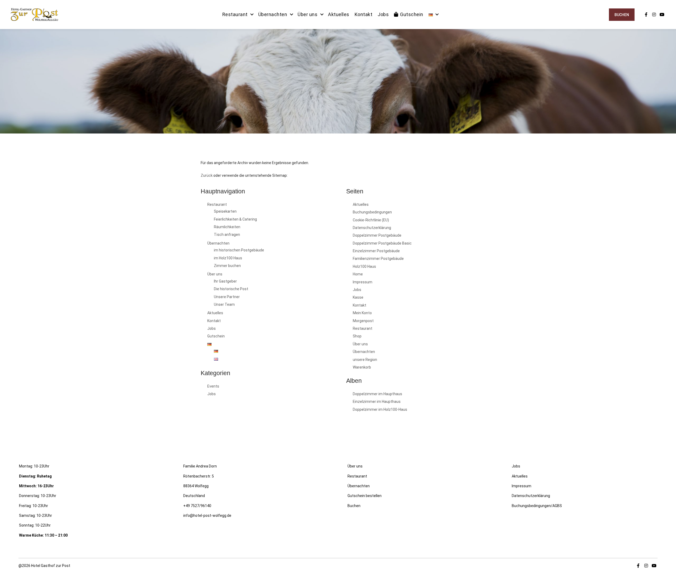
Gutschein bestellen (365, 496)
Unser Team (224, 304)
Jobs (211, 328)
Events (213, 386)
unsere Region (365, 359)
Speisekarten (225, 211)
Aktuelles (215, 313)
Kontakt (214, 321)
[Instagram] (654, 14)
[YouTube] (662, 14)
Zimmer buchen (227, 266)
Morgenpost (363, 321)
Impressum (362, 282)
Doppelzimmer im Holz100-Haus (380, 409)
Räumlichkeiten (227, 227)
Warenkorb (362, 367)
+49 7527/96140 (197, 506)
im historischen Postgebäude (239, 250)
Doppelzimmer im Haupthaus (377, 394)
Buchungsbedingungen (372, 212)
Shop (357, 336)
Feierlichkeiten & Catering (235, 219)
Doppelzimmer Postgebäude (377, 235)
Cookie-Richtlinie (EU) (371, 220)
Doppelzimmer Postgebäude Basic (382, 243)
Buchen (621, 15)
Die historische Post (231, 289)
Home (358, 274)
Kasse (358, 297)
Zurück (207, 175)
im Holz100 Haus (228, 258)
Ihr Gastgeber (225, 281)
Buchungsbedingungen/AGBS (537, 506)
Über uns (214, 274)
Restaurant (217, 204)
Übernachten (218, 243)
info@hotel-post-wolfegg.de (207, 515)
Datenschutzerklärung (372, 228)
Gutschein (216, 336)
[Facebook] (646, 14)
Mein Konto (362, 313)
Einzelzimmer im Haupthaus (377, 401)
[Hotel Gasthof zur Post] (34, 14)
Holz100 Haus (364, 266)
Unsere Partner (227, 297)
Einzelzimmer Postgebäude (376, 251)
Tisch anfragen (227, 234)
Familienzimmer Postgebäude (378, 258)
